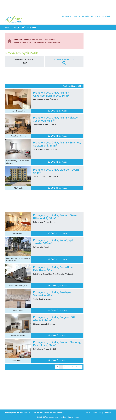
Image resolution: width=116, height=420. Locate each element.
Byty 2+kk (31, 27)
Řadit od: (72, 86)
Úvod (7, 27)
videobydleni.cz (12, 413)
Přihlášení (106, 16)
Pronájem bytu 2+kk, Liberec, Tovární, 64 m (56, 171)
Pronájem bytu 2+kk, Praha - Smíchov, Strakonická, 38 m (57, 144)
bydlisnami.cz (46, 413)
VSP (88, 413)
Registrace (95, 16)
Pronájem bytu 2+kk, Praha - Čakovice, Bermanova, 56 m (51, 94)
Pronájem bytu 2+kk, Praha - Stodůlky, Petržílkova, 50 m (57, 344)
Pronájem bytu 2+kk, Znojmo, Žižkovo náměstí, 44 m (56, 319)
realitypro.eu (25, 413)
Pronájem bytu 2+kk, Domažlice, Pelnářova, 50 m (53, 269)
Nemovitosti (67, 16)
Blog (101, 413)
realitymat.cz (58, 413)
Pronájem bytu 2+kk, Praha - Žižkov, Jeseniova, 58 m (55, 119)
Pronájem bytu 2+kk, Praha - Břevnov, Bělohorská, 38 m (56, 217)
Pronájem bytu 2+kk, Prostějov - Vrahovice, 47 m (53, 294)
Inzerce (94, 413)
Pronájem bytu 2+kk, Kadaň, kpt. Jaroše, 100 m (53, 242)
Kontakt (107, 413)
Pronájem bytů (18, 27)
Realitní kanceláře (81, 16)
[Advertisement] (58, 7)
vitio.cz (36, 413)
